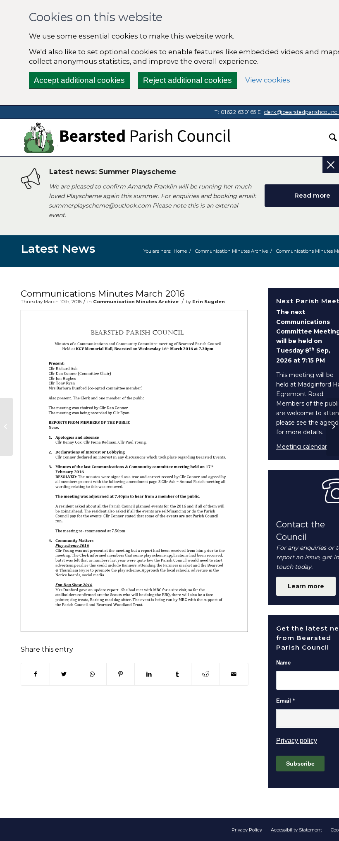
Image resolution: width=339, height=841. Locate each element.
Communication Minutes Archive (136, 301)
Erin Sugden (208, 301)
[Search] (329, 137)
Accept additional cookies (79, 80)
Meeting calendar (301, 446)
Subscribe (300, 763)
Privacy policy (296, 740)
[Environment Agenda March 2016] (6, 427)
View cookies (267, 79)
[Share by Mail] (234, 674)
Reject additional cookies (187, 80)
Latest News (58, 249)
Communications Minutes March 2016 (103, 293)
